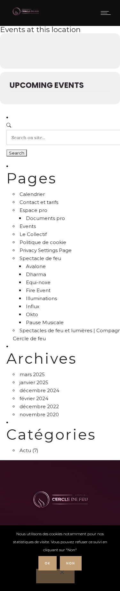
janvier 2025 (34, 382)
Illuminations (41, 298)
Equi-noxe (38, 282)
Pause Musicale (45, 322)
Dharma (36, 274)
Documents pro (45, 218)
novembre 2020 (39, 414)
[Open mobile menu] (107, 12)
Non (70, 563)
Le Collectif (33, 234)
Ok (47, 563)
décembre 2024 (39, 390)
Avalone (36, 266)
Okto (32, 314)
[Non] (55, 576)
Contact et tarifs (39, 202)
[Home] (25, 15)
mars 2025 (32, 374)
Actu (25, 450)
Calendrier (32, 194)
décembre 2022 (39, 406)
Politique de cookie (43, 242)
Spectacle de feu (40, 258)
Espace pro (33, 210)
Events (28, 226)
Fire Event (38, 290)
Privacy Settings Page (46, 250)
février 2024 (34, 398)
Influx (32, 306)
